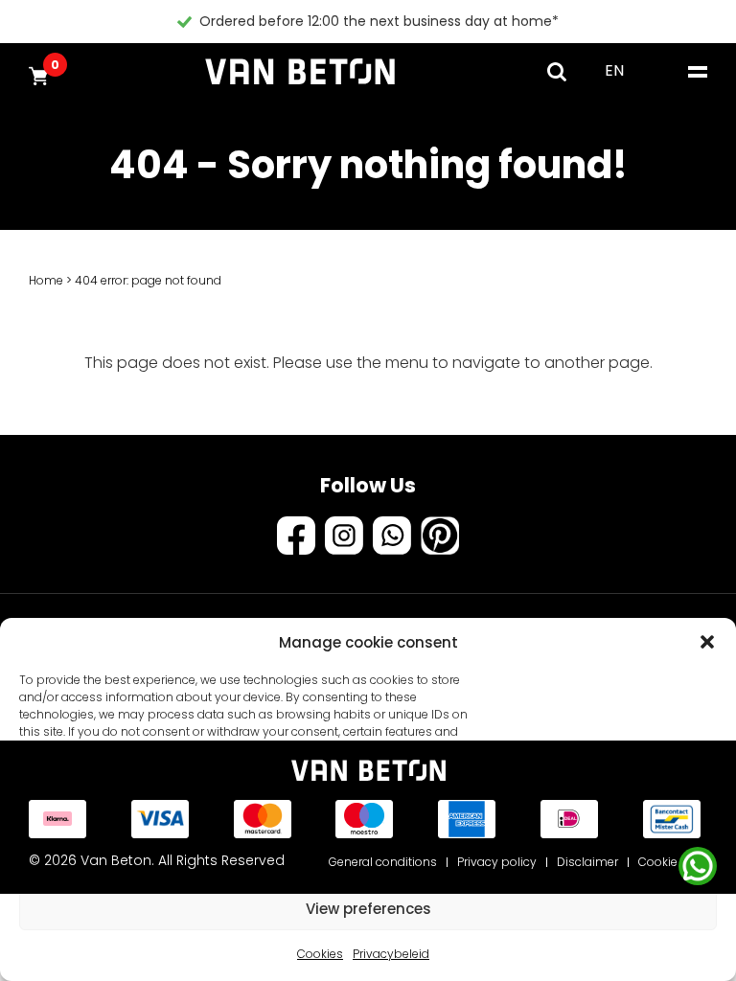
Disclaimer (587, 862)
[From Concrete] (300, 71)
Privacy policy (497, 862)
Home (46, 280)
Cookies (320, 954)
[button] (707, 641)
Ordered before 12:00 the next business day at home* (379, 21)
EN (614, 70)
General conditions (383, 862)
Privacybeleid (391, 954)
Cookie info (670, 862)
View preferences (368, 909)
